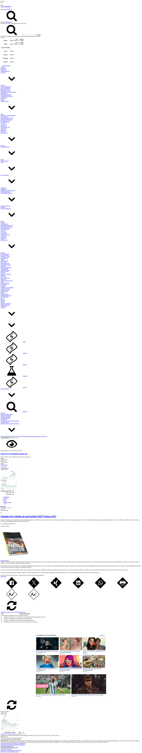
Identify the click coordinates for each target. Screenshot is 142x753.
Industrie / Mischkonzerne (7, 280)
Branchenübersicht (5, 147)
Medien (2, 159)
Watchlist (25, 411)
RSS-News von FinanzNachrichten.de (9, 751)
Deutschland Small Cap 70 (7, 118)
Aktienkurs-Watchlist (5, 417)
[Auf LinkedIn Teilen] (78, 588)
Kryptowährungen (5, 388)
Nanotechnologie (5, 294)
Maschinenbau (4, 291)
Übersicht (3, 207)
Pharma (2, 299)
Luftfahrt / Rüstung (5, 290)
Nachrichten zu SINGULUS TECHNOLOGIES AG (13, 612)
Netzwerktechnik (5, 296)
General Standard (5, 468)
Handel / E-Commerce (6, 274)
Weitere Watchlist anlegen (7, 414)
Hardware (3, 275)
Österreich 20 (4, 130)
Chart (5, 501)
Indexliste (3, 222)
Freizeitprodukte (4, 268)
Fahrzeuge (3, 266)
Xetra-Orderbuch (8, 502)
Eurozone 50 (4, 126)
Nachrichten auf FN (5, 71)
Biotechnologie (4, 258)
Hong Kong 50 (4, 132)
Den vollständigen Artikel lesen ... (8, 523)
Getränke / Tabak (5, 271)
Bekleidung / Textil (5, 256)
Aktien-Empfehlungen (15, 744)
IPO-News (3, 98)
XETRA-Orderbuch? (6, 208)
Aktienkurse (3, 187)
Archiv (2, 162)
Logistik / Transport (5, 288)
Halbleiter (3, 272)
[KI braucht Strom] (15, 559)
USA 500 (3, 123)
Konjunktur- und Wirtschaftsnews (8, 92)
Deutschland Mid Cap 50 (6, 119)
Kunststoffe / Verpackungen (7, 287)
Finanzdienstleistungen (6, 267)
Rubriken (3, 85)
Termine (2, 100)
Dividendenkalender (5, 191)
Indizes (2, 114)
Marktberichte (4, 93)
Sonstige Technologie (6, 303)
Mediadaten (15, 747)
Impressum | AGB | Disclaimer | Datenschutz (11, 750)
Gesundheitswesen (5, 270)
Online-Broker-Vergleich (6, 193)
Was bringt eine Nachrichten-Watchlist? (10, 421)
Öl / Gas (3, 298)
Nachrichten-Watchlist (6, 415)
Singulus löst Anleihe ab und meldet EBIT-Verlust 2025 (28, 516)
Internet (2, 282)
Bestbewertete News (5, 89)
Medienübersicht (4, 161)
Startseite (3, 67)
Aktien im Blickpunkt (6, 86)
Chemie (2, 259)
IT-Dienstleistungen (5, 283)
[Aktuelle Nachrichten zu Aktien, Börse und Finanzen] (6, 9)
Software (3, 302)
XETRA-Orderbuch (5, 206)
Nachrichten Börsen (5, 744)
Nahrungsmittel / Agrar (6, 295)
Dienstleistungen (4, 260)
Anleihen (25, 353)
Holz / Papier (4, 276)
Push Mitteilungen (5, 437)
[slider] (3, 511)
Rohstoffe (3, 300)
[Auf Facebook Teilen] (12, 588)
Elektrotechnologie (5, 263)
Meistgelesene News (5, 90)
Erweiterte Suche (6, 65)
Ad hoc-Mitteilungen (6, 6)
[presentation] (4, 504)
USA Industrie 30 (5, 122)
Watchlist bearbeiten (5, 418)
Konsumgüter (4, 284)
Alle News (3, 72)
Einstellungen (4, 419)
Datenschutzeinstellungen (6, 747)
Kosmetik (3, 286)
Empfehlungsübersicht (6, 94)
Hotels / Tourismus (5, 278)
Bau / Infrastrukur (5, 255)
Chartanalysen (4, 97)
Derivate (25, 364)
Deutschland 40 (4, 116)
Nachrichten (3, 68)
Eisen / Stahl (3, 262)
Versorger (3, 307)
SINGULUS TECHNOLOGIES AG (9, 734)
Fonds (24, 341)
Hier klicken (3, 576)
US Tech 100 (4, 124)
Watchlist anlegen (5, 422)
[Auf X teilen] (34, 588)
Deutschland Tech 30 (6, 120)
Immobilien (3, 279)
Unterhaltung (4, 306)
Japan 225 (3, 131)
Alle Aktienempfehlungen (7, 96)
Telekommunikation (5, 304)
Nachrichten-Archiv (8, 746)
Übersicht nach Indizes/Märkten (8, 115)
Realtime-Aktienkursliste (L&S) (8, 190)
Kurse (5, 499)
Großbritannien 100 (5, 127)
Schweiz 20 (3, 128)
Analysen (6, 498)
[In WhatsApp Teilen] (100, 588)
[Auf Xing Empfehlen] (56, 588)
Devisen (25, 387)
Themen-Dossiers (5, 101)
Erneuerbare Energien (6, 264)
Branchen (3, 145)
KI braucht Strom (5, 560)
